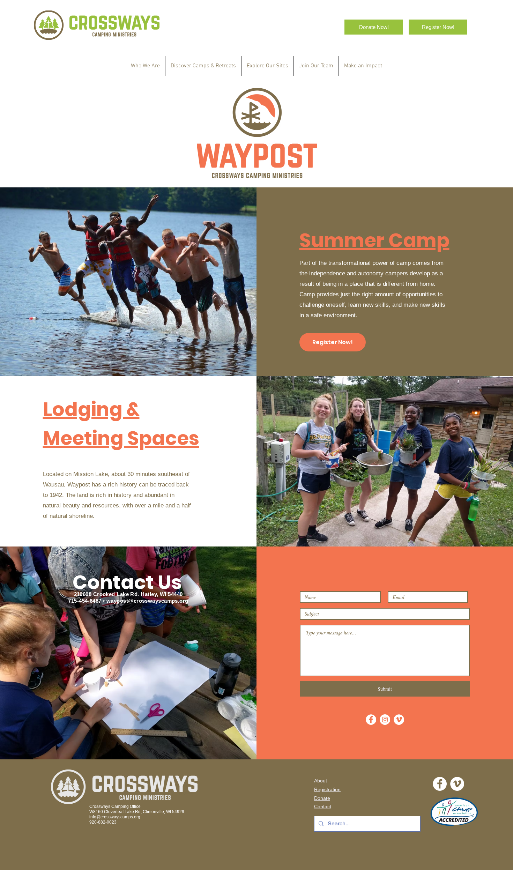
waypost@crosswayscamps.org (147, 601)
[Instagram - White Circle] (385, 719)
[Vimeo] (399, 719)
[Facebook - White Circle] (371, 719)
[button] (203, 66)
